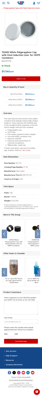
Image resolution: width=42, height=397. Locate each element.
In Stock (6, 65)
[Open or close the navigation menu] (4, 3)
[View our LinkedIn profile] (28, 372)
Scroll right (38, 234)
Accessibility (26, 377)
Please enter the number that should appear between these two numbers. (18, 328)
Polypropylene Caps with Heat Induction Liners (22, 8)
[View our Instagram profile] (19, 372)
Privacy (14, 377)
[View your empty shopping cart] (38, 3)
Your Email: (8, 318)
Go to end (4, 234)
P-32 (26, 167)
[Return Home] (21, 3)
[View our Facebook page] (9, 372)
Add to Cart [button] (21, 79)
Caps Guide (26, 150)
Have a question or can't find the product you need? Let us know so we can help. (20, 299)
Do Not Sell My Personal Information (21, 380)
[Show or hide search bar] (8, 3)
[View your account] (34, 3)
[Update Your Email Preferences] (32, 372)
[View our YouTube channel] (23, 372)
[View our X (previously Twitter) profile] (14, 372)
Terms (19, 377)
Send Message (21, 341)
